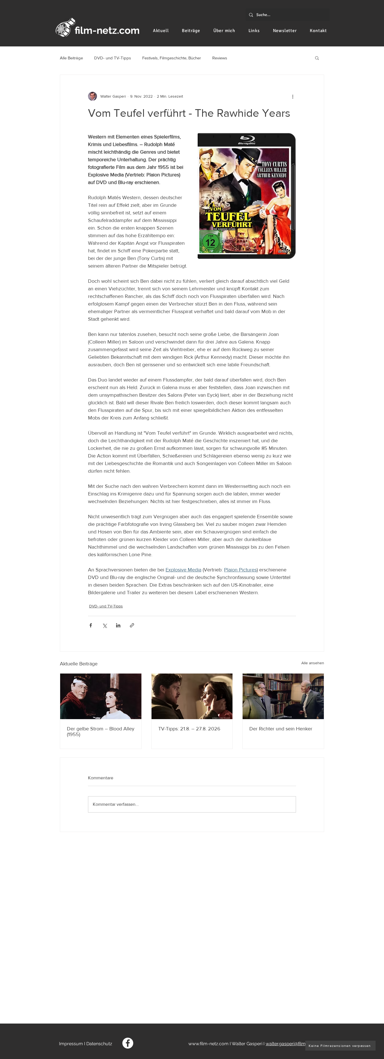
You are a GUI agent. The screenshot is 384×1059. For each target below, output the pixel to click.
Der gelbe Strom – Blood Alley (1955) (100, 731)
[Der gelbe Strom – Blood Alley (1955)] (100, 696)
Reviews (219, 57)
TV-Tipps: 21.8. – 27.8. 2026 (189, 729)
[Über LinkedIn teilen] (118, 625)
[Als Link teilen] (132, 625)
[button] (317, 57)
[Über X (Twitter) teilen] (104, 625)
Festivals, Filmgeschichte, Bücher (171, 57)
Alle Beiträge (71, 57)
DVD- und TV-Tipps (112, 57)
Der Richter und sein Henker (280, 729)
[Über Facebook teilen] (90, 625)
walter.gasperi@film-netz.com (296, 1043)
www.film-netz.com (208, 1043)
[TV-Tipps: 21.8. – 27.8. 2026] (192, 696)
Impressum (71, 1043)
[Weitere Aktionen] (292, 96)
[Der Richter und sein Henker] (283, 696)
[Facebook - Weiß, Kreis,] (127, 1043)
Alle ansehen (312, 663)
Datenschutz (99, 1043)
